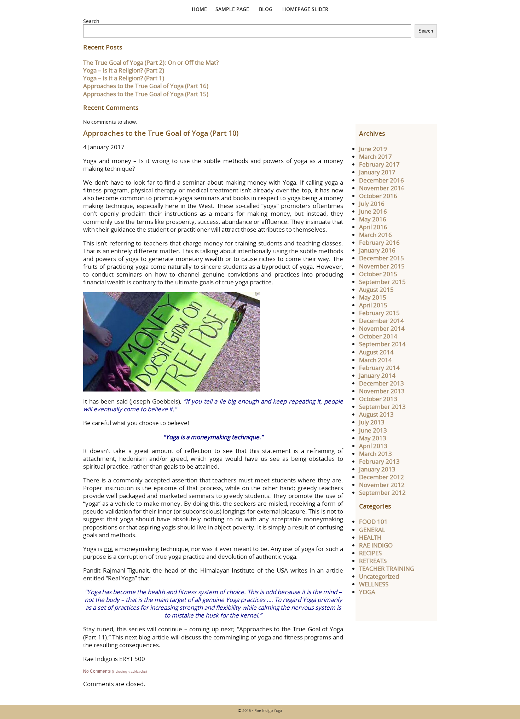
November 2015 (382, 266)
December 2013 (381, 383)
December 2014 (381, 321)
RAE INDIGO (376, 545)
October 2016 (378, 196)
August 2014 (376, 352)
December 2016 (381, 180)
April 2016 (373, 227)
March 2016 (375, 235)
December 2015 (381, 258)
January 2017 (377, 172)
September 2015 (382, 282)
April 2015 (373, 305)
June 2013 (373, 430)
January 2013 (377, 469)
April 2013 (373, 446)
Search (91, 21)
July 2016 (372, 203)
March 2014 (375, 360)
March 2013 (375, 454)
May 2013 (372, 438)
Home (199, 9)
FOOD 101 (373, 521)
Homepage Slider (305, 9)
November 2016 (382, 188)
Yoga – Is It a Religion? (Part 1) (123, 78)
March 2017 (375, 156)
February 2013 (379, 461)
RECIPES (370, 553)
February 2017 (379, 164)
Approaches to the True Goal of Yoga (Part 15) (145, 94)
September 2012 (382, 492)
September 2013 (382, 406)
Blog (265, 9)
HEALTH (370, 537)
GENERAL (372, 530)
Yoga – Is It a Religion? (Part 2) (123, 70)
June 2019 (373, 149)
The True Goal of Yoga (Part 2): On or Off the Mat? (151, 62)
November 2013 (382, 391)
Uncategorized (379, 576)
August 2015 (376, 289)
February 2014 (379, 368)
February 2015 (379, 313)
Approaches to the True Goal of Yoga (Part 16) (145, 86)
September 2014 (382, 344)
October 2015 (378, 274)
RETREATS (373, 561)
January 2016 (377, 250)
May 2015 (372, 297)
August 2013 (376, 414)
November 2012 (382, 485)
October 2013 (378, 399)
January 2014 (377, 375)
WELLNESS (373, 584)
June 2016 (373, 211)
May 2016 (372, 219)
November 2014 (382, 328)
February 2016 (379, 242)
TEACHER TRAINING (386, 568)
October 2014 (378, 336)
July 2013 (372, 422)
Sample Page (232, 9)
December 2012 (381, 477)
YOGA (367, 592)
